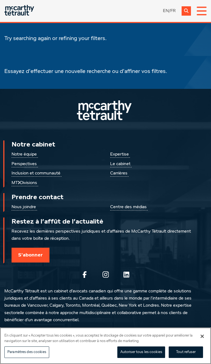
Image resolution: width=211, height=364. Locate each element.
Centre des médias (128, 207)
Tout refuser (186, 352)
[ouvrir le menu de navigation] (202, 11)
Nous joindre (24, 207)
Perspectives (24, 164)
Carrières (118, 173)
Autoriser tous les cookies (141, 352)
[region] (105, 346)
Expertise (119, 154)
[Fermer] (202, 336)
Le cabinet (120, 164)
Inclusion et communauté (36, 173)
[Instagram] (105, 274)
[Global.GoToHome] (19, 10)
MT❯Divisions (24, 183)
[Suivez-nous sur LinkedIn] (126, 274)
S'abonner (30, 255)
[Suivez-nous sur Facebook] (84, 274)
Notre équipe (24, 154)
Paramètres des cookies (26, 352)
